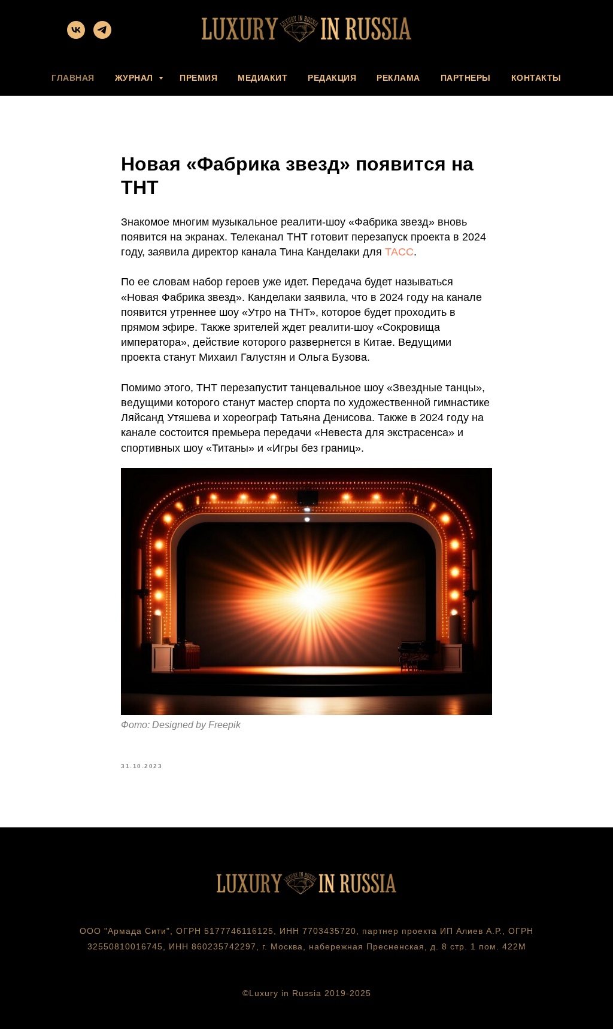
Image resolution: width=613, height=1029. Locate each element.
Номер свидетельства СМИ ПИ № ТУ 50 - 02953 (306, 962)
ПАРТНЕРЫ (466, 78)
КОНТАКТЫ (536, 78)
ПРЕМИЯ (198, 78)
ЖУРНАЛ (135, 78)
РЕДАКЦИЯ (332, 78)
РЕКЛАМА (398, 78)
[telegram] (102, 36)
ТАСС (399, 252)
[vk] (76, 36)
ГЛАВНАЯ (73, 78)
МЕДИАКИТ (262, 78)
